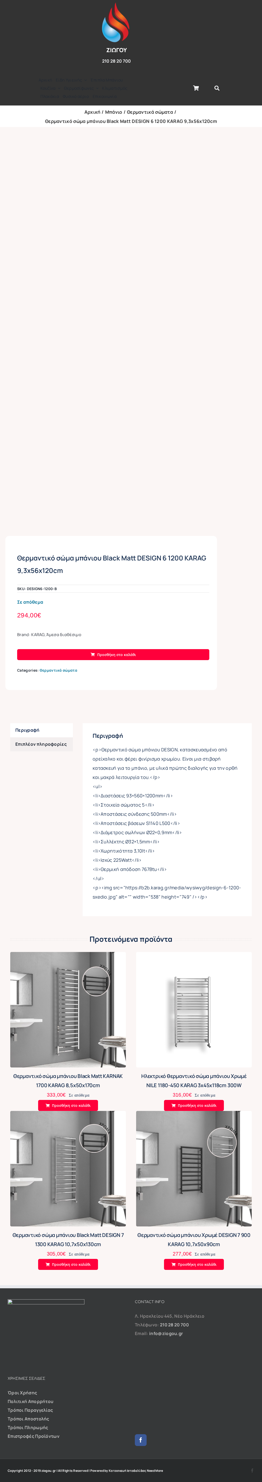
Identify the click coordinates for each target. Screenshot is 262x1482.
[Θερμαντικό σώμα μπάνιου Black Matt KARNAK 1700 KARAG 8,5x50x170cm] (68, 956)
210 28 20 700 (174, 1325)
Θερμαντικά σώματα (58, 670)
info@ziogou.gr (166, 1333)
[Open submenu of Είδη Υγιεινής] (84, 80)
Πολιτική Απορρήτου (30, 1401)
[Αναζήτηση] (217, 88)
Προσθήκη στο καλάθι (116, 654)
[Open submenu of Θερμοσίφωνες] (96, 88)
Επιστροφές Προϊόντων (33, 1436)
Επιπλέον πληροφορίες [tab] (41, 744)
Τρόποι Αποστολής (28, 1419)
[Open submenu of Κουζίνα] (58, 88)
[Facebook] (141, 1440)
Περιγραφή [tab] (27, 730)
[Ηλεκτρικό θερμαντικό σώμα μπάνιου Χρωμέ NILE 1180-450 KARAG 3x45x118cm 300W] (194, 956)
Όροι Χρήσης (22, 1393)
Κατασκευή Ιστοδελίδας (127, 1470)
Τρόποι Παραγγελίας (30, 1410)
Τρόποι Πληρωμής (28, 1427)
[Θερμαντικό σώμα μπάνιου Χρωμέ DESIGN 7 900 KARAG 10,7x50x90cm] (194, 1115)
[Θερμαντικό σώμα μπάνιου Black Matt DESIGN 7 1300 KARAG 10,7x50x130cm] (68, 1115)
